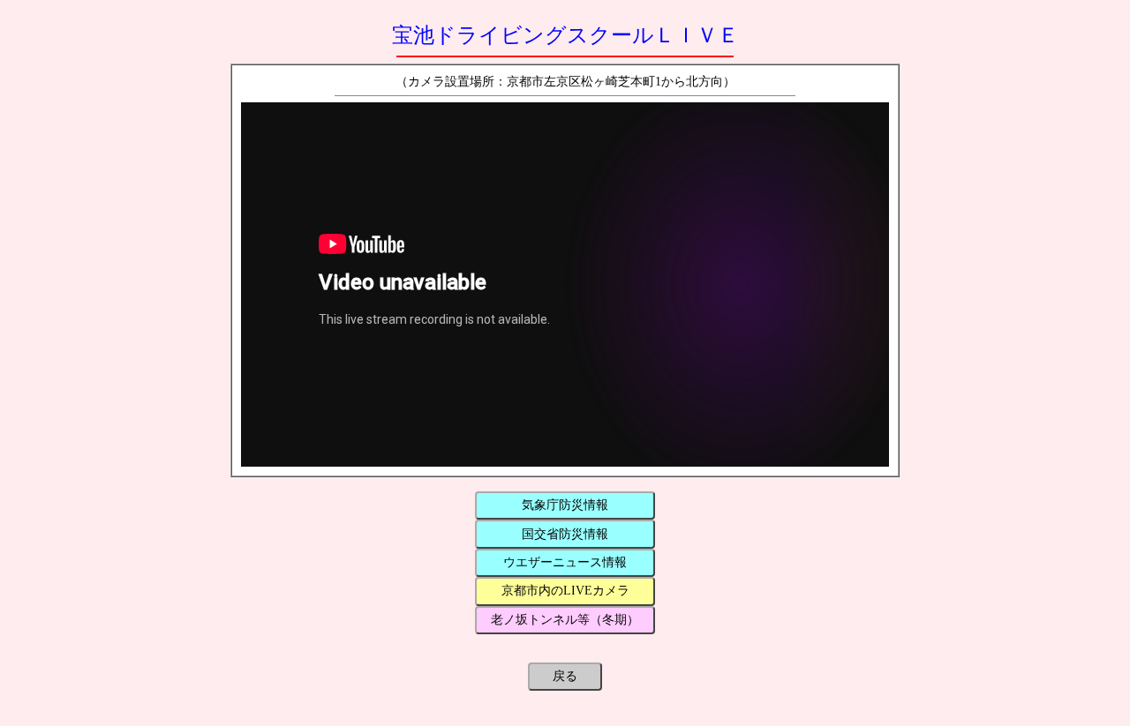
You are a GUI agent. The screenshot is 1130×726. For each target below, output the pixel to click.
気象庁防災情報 (565, 505)
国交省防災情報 (565, 534)
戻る (565, 676)
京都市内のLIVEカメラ (565, 590)
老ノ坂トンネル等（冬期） (565, 619)
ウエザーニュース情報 (565, 562)
